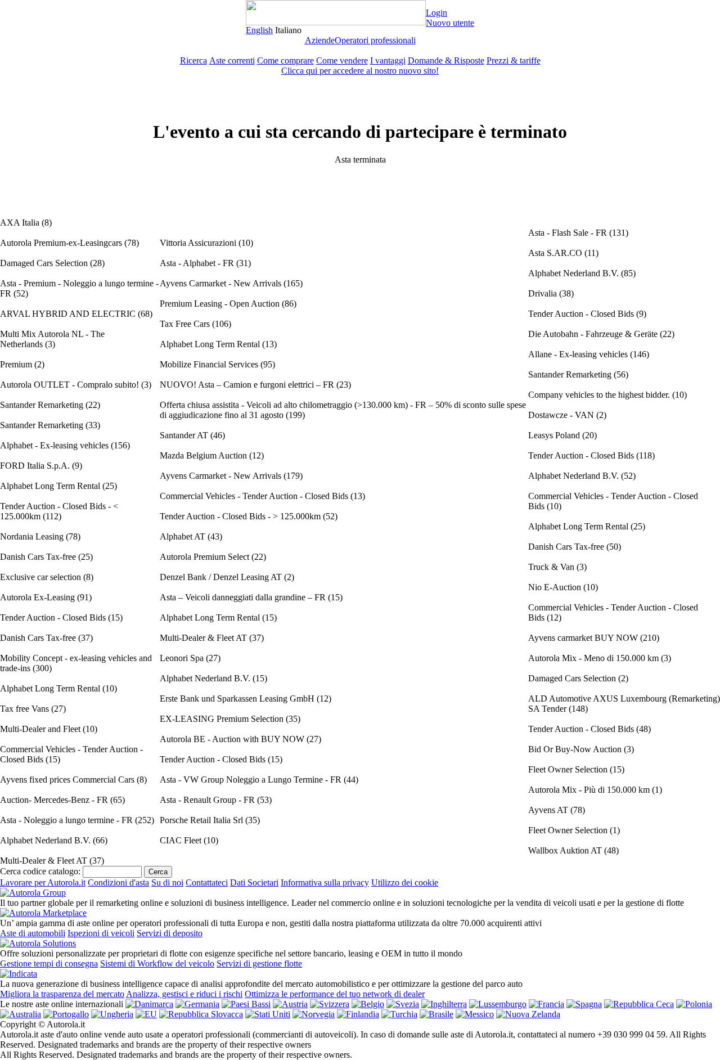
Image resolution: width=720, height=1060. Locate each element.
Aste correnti (232, 60)
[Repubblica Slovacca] (201, 1014)
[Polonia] (694, 1004)
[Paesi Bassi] (246, 1004)
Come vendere (342, 60)
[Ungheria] (112, 1014)
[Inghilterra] (444, 1004)
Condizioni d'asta (118, 882)
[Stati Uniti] (267, 1014)
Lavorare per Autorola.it (43, 882)
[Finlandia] (358, 1014)
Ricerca (193, 60)
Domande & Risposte (446, 60)
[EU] (146, 1014)
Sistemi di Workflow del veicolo (157, 963)
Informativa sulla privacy (325, 882)
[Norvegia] (313, 1014)
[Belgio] (368, 1004)
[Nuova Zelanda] (528, 1014)
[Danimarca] (149, 1004)
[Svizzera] (329, 1004)
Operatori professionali (375, 40)
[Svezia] (402, 1004)
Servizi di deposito (169, 933)
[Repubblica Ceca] (639, 1004)
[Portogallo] (66, 1014)
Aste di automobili (32, 933)
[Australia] (20, 1014)
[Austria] (290, 1004)
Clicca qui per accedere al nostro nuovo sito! (360, 70)
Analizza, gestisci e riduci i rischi (184, 994)
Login (436, 12)
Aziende (320, 40)
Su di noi (167, 882)
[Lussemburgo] (497, 1004)
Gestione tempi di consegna (49, 963)
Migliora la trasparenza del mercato (62, 994)
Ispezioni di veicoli (101, 933)
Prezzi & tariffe (514, 60)
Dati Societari (254, 882)
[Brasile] (436, 1014)
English (259, 30)
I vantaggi (388, 60)
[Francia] (546, 1004)
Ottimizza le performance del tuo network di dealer (335, 994)
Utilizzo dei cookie (404, 882)
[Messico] (475, 1014)
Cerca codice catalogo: (40, 871)
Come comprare (285, 60)
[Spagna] (584, 1004)
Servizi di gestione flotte (259, 963)
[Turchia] (399, 1014)
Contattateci (207, 882)
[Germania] (197, 1004)
